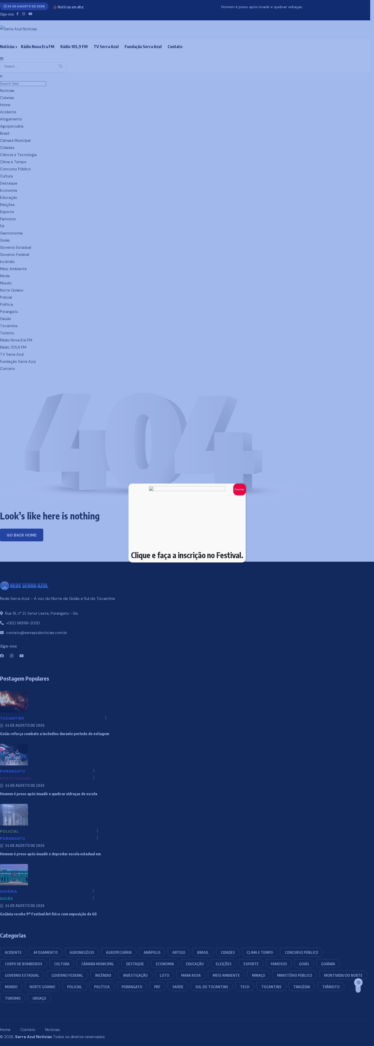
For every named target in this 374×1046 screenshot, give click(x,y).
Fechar (239, 489)
